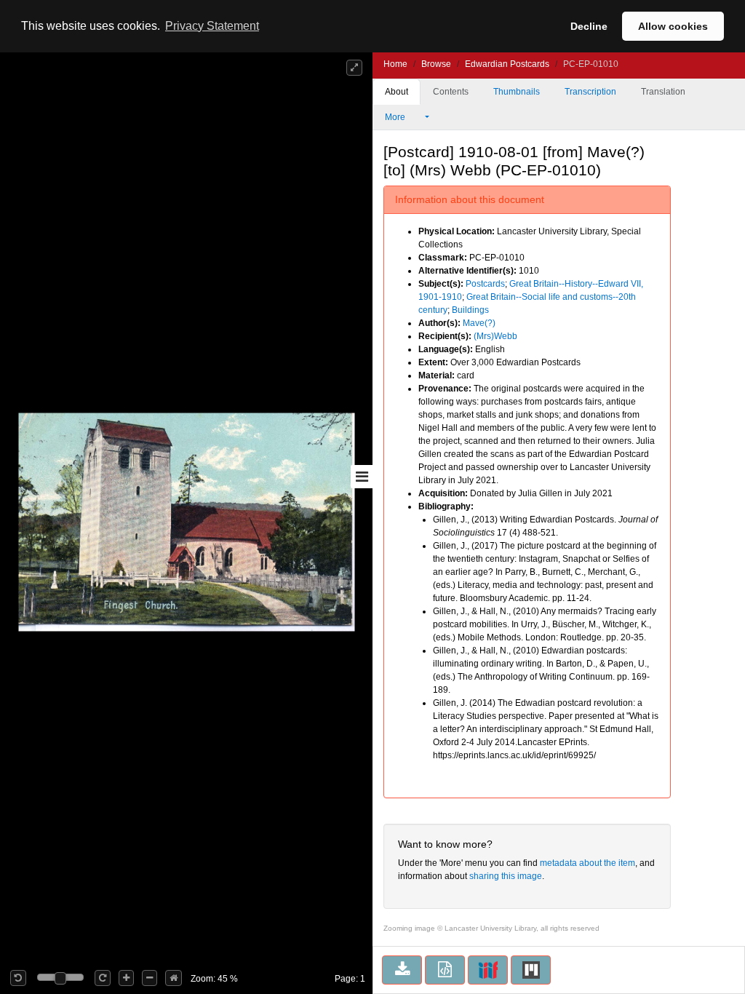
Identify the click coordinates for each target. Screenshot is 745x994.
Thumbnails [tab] (516, 92)
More (396, 117)
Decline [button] (588, 26)
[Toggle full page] (354, 68)
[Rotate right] (103, 978)
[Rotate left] (18, 978)
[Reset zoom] (173, 978)
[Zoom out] (149, 978)
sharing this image (505, 876)
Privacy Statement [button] (212, 26)
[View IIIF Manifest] (488, 970)
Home (395, 64)
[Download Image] (402, 970)
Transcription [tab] (590, 92)
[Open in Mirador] (531, 970)
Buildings (470, 310)
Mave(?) (479, 323)
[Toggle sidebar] (361, 476)
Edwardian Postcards (507, 64)
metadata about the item (587, 863)
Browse (436, 64)
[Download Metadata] (445, 970)
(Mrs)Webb (495, 336)
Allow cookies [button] (673, 26)
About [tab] (396, 92)
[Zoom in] (126, 978)
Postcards (485, 284)
